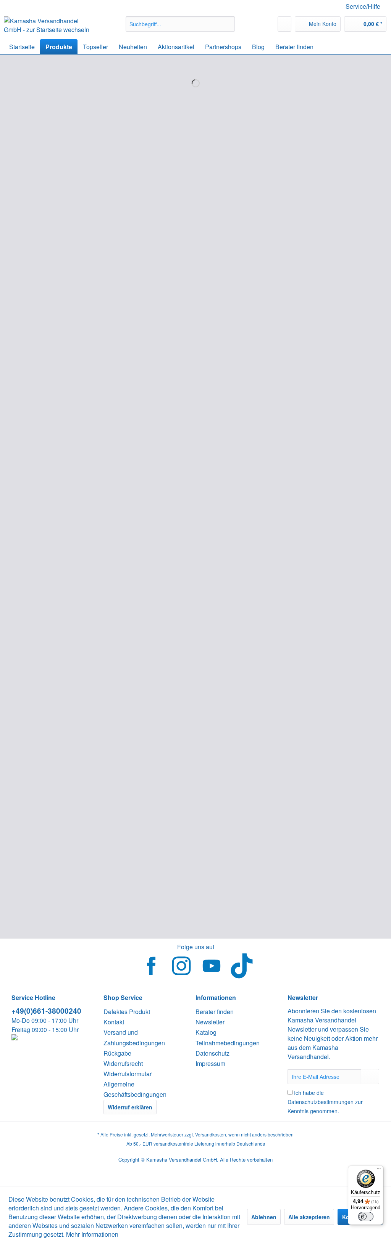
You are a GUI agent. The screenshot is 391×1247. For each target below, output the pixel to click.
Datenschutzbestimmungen (321, 1102)
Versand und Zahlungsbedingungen (134, 1037)
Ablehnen (263, 1217)
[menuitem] (180, 24)
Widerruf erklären (130, 1107)
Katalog (206, 1032)
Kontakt (113, 1022)
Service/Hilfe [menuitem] (363, 6)
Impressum (210, 1063)
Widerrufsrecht (123, 1063)
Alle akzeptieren (309, 1217)
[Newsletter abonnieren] (370, 1076)
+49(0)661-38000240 (46, 1011)
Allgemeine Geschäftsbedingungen (134, 1089)
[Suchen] (228, 24)
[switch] (365, 1216)
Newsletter (210, 1022)
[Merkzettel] (284, 24)
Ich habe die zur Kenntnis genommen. (325, 1102)
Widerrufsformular (127, 1073)
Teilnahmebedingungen (228, 1042)
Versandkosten (210, 1134)
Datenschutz (212, 1053)
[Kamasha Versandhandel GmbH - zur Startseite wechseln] (50, 25)
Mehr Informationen (92, 1234)
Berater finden (215, 1011)
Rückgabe (117, 1053)
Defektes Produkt (126, 1011)
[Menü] (378, 1170)
